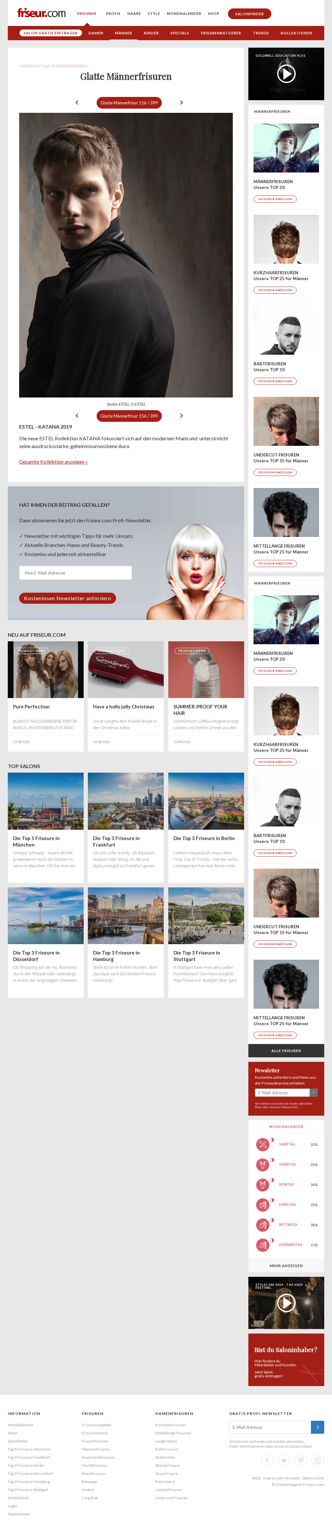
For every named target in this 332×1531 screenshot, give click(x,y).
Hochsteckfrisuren (98, 1457)
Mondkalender (184, 13)
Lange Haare (166, 1441)
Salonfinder (249, 14)
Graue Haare (166, 1473)
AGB (257, 1478)
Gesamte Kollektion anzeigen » (53, 461)
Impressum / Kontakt (281, 1478)
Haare (134, 13)
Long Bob (90, 1497)
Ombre (88, 1489)
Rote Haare (165, 1481)
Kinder (151, 33)
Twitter (284, 1460)
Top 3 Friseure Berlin (26, 1465)
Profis (113, 13)
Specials (180, 33)
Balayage (89, 1481)
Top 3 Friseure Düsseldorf (30, 1473)
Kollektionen (296, 33)
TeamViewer (19, 1514)
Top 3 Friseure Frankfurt (29, 1457)
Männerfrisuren (96, 1449)
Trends (261, 33)
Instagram (317, 1460)
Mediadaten (18, 1497)
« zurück (77, 102)
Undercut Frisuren (171, 1497)
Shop (213, 13)
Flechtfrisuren (94, 1465)
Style (154, 13)
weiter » (181, 102)
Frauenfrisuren (95, 1441)
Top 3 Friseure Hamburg (29, 1481)
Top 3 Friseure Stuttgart (28, 1489)
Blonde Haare (167, 1465)
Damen (96, 33)
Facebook (267, 1460)
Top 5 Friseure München (29, 1449)
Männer (123, 33)
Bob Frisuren (166, 1449)
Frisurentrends (95, 1432)
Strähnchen (165, 1457)
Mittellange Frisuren (173, 1432)
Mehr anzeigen (286, 1266)
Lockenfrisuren (168, 1489)
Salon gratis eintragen (51, 33)
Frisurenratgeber (221, 33)
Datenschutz (289, 1107)
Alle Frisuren (286, 1051)
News (13, 1432)
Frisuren (86, 13)
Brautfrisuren (94, 1473)
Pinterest (300, 1460)
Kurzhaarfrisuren (170, 1424)
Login (12, 1505)
